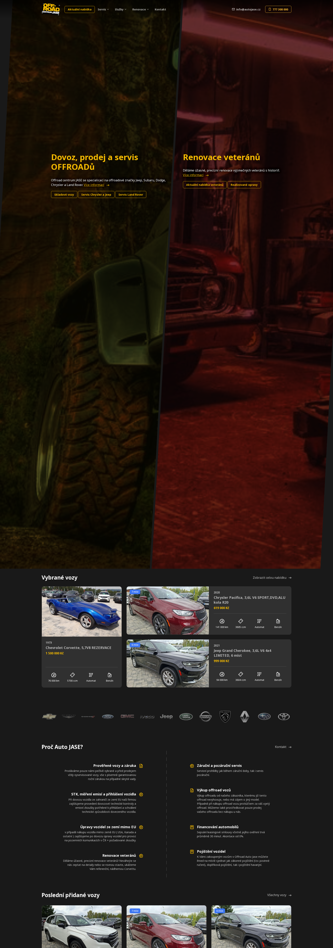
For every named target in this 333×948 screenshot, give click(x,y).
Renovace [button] (139, 9)
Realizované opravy (244, 185)
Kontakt (160, 9)
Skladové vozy (64, 194)
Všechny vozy (276, 895)
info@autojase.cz (248, 9)
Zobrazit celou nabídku (269, 577)
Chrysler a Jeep (96, 194)
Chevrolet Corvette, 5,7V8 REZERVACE (78, 647)
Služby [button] (119, 9)
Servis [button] (102, 9)
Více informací (94, 185)
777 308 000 (280, 9)
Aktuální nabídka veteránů (204, 185)
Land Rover (131, 194)
